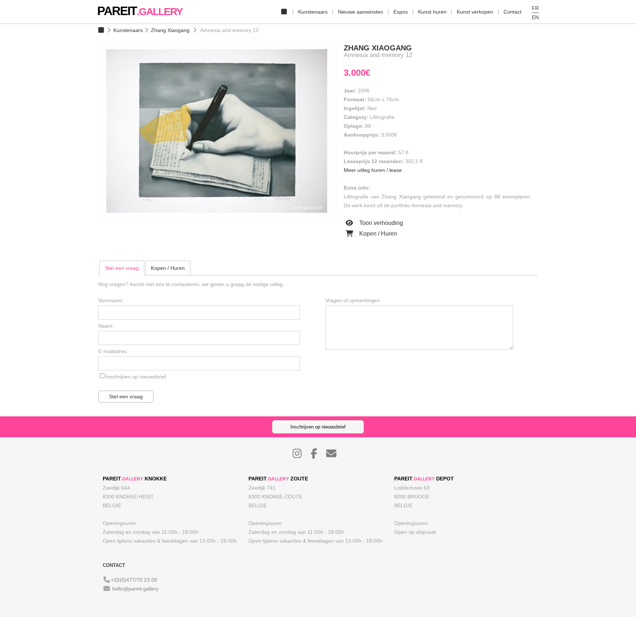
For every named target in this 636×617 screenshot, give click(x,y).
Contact (513, 12)
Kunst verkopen (475, 12)
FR (535, 8)
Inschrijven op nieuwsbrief (136, 377)
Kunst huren (432, 12)
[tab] (121, 268)
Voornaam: (111, 300)
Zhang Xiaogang (170, 30)
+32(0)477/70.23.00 (134, 580)
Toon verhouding (380, 223)
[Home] (284, 11)
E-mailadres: (113, 351)
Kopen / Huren (377, 233)
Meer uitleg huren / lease (373, 170)
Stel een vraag (122, 268)
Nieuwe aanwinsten (360, 12)
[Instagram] (301, 455)
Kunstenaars (313, 12)
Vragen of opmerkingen (352, 300)
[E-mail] (335, 455)
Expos (400, 12)
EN (535, 17)
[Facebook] (318, 455)
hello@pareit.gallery (135, 589)
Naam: (106, 326)
